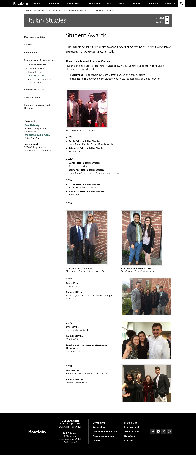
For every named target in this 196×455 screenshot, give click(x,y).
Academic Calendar (104, 435)
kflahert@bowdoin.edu (37, 135)
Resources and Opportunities (90, 10)
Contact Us (99, 422)
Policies (128, 440)
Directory (159, 22)
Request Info (100, 427)
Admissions (73, 3)
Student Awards (110, 10)
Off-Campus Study (36, 68)
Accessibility (131, 431)
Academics (53, 3)
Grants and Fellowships (38, 65)
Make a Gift (130, 422)
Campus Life (93, 3)
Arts (109, 3)
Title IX (96, 440)
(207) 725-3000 (70, 442)
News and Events (33, 97)
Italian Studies (71, 10)
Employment (131, 427)
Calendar (154, 3)
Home (26, 10)
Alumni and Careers (34, 89)
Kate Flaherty (31, 125)
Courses (28, 44)
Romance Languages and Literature (37, 106)
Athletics (137, 3)
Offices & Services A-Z (105, 431)
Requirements (31, 52)
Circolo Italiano (35, 72)
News (122, 3)
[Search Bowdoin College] (181, 3)
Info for (168, 3)
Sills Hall (160, 18)
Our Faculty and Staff (35, 37)
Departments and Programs (53, 10)
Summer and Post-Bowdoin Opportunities (40, 81)
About (36, 3)
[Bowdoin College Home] (20, 3)
